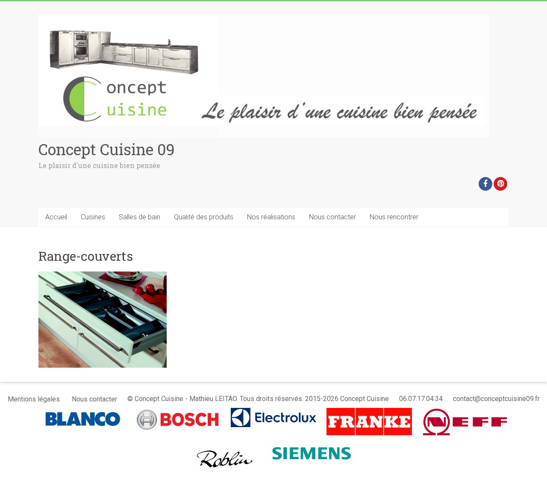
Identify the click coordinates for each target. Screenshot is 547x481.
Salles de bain (139, 217)
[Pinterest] (500, 184)
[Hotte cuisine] (226, 448)
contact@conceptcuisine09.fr (496, 399)
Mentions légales (34, 399)
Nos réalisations (271, 217)
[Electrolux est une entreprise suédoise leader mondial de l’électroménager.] (273, 412)
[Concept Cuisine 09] (263, 18)
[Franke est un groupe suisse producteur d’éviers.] (369, 412)
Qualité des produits (203, 217)
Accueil (56, 217)
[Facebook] (485, 184)
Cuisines (93, 217)
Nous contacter (332, 217)
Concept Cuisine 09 (106, 149)
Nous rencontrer (394, 217)
